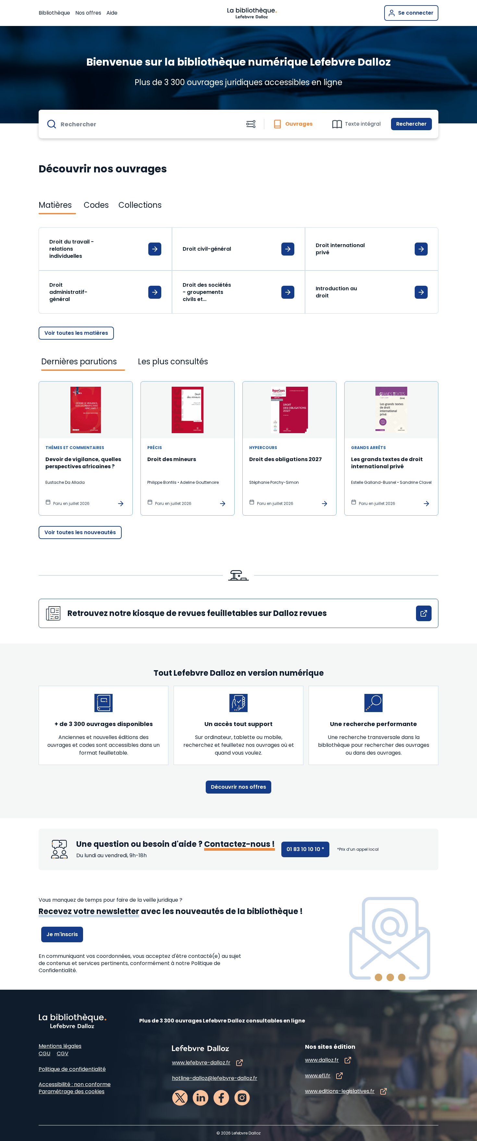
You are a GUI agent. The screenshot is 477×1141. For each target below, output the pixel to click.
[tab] (296, 124)
